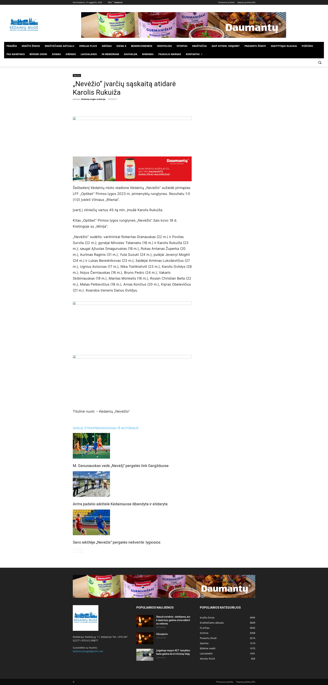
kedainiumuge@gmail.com (88, 651)
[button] (320, 62)
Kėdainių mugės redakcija (93, 99)
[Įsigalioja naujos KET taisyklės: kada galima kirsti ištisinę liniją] (144, 655)
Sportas (77, 75)
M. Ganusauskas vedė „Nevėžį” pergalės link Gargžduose (121, 466)
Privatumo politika (224, 681)
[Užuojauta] (144, 638)
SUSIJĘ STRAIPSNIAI (88, 428)
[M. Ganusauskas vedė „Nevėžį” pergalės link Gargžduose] (132, 446)
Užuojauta (162, 634)
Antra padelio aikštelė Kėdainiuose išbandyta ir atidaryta (120, 504)
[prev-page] (75, 550)
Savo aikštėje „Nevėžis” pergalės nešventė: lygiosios (116, 542)
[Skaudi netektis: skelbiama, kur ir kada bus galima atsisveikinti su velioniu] (144, 621)
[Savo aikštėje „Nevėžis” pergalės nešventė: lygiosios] (132, 522)
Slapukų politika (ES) (245, 681)
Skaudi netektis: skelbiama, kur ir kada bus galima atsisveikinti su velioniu (173, 620)
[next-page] (80, 550)
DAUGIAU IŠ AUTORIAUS (120, 428)
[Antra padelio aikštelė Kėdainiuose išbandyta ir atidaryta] (132, 484)
